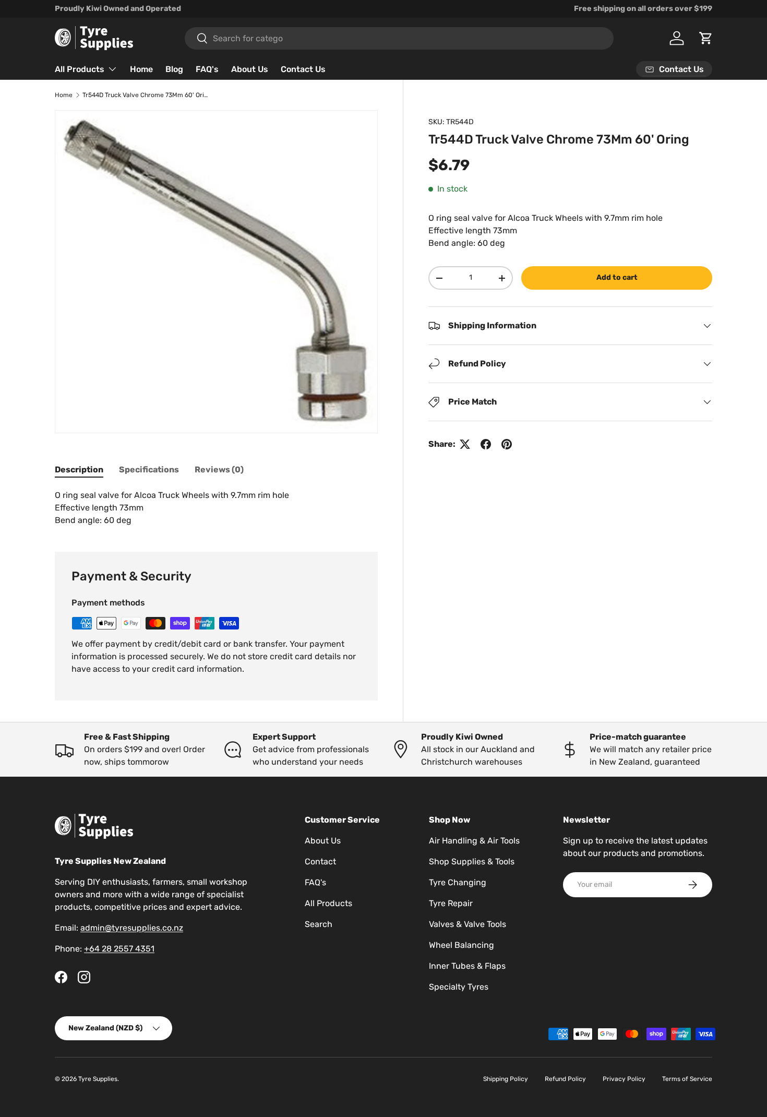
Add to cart (617, 277)
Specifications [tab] (149, 469)
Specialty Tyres (458, 987)
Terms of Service (687, 1079)
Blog (174, 69)
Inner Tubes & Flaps (467, 966)
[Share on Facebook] (485, 444)
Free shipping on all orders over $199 (643, 8)
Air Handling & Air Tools (474, 841)
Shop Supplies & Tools (471, 861)
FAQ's (207, 69)
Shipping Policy (505, 1079)
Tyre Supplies (97, 1079)
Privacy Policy (624, 1079)
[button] (705, 38)
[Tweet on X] (464, 444)
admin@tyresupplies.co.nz (131, 928)
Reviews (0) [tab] (219, 469)
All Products (79, 69)
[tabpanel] (216, 508)
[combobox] (399, 38)
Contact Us (303, 69)
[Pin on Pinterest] (506, 444)
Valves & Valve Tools (467, 924)
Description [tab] (79, 469)
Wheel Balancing (461, 945)
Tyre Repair (451, 903)
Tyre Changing (457, 882)
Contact (320, 861)
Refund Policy (565, 1079)
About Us (249, 69)
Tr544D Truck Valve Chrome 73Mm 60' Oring (145, 95)
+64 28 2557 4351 (119, 949)
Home (141, 69)
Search (318, 924)
